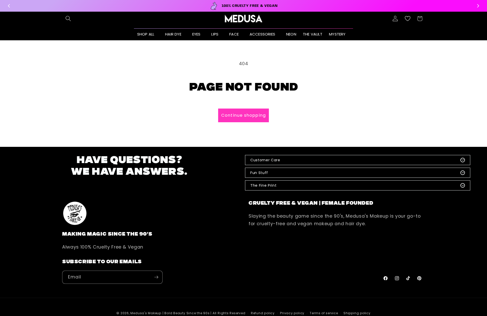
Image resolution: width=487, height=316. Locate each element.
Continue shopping (243, 115)
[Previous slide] (9, 5)
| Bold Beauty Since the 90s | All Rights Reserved (204, 313)
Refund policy (263, 313)
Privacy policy (292, 313)
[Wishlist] (408, 18)
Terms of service (324, 313)
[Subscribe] (156, 277)
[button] (68, 18)
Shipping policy (357, 313)
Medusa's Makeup (145, 313)
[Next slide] (477, 5)
